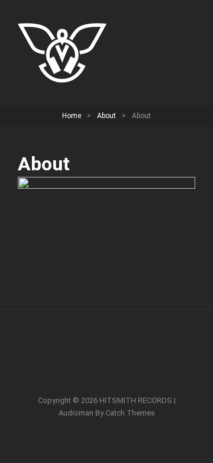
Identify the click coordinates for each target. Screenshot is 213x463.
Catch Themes (130, 412)
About (106, 116)
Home (71, 116)
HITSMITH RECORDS (135, 400)
